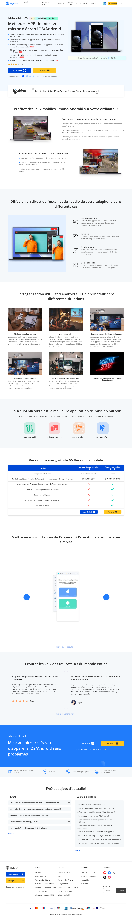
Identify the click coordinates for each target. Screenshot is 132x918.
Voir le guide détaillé (65, 647)
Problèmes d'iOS (64, 872)
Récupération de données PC (68, 887)
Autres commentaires (65, 714)
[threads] (104, 877)
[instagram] (109, 877)
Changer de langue (15, 887)
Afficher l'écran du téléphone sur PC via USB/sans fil (96, 812)
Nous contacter (40, 876)
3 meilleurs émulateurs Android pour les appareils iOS (97, 832)
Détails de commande (88, 876)
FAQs (10, 833)
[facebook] (109, 872)
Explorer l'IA (70, 3)
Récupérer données (26, 3)
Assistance (95, 3)
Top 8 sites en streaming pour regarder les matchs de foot (98, 836)
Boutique (113, 3)
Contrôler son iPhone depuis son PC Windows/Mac (96, 808)
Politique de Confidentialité (44, 884)
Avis (22, 64)
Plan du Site (84, 880)
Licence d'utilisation (42, 891)
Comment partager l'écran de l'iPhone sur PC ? (94, 804)
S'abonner (121, 891)
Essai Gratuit (17, 70)
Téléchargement (14, 874)
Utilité (60, 3)
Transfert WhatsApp (65, 891)
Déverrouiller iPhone (65, 880)
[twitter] (113, 872)
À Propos (38, 872)
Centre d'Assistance (87, 872)
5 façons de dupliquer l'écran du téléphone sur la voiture (98, 843)
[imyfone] (12, 3)
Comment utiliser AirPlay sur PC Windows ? (93, 816)
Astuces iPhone (63, 876)
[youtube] (104, 872)
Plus (77, 850)
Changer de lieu (63, 884)
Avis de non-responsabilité (44, 895)
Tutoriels (83, 3)
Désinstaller (84, 884)
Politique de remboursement (45, 887)
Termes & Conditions (42, 880)
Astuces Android (64, 895)
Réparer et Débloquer (45, 3)
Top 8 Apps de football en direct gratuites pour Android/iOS (99, 839)
